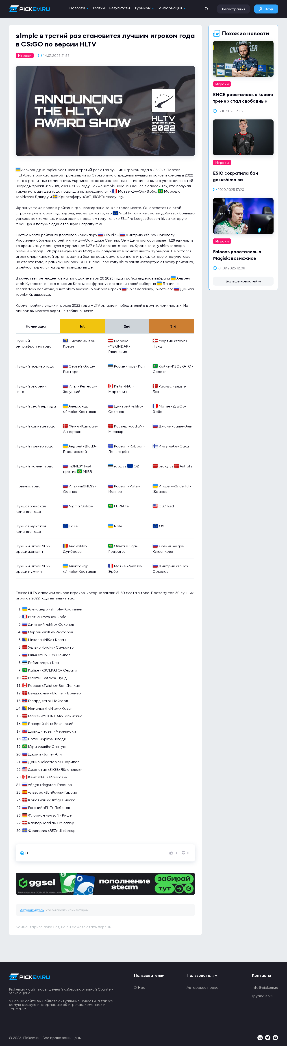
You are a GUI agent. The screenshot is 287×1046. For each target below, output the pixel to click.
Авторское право (202, 987)
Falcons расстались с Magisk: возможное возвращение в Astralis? (240, 258)
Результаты (119, 8)
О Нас (139, 987)
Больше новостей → (243, 281)
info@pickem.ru (265, 987)
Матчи (99, 8)
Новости (77, 8)
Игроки (24, 55)
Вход (269, 9)
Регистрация (233, 9)
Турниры (142, 8)
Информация (170, 8)
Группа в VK (262, 996)
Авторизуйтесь (32, 910)
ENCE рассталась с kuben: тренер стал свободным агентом (243, 101)
